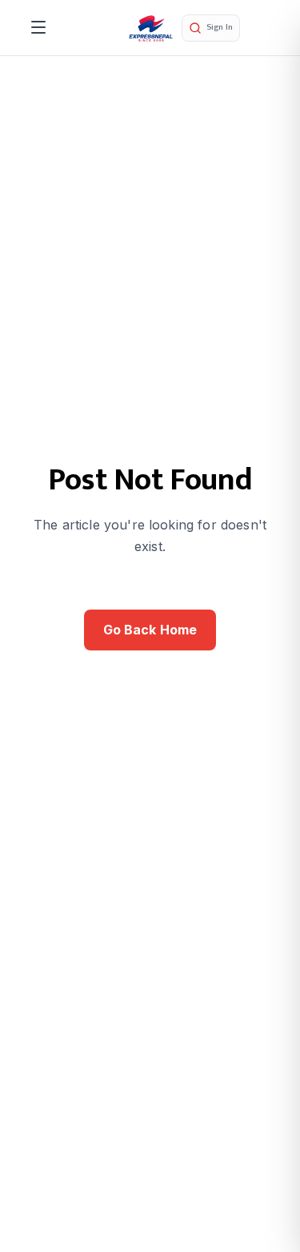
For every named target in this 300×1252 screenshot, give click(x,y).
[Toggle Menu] (38, 27)
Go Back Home (150, 630)
